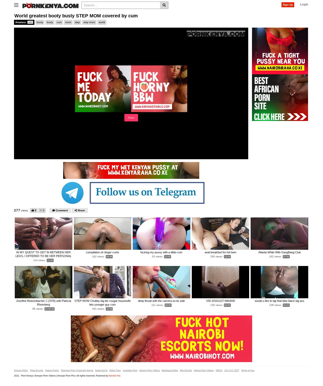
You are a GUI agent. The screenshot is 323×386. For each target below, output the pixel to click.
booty (40, 22)
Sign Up (288, 4)
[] (164, 5)
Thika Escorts (36, 370)
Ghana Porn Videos (204, 370)
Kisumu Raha (21, 370)
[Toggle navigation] (17, 4)
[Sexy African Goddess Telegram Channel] (131, 192)
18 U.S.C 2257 (231, 370)
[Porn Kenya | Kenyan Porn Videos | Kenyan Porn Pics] (50, 5)
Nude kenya (101, 370)
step (77, 22)
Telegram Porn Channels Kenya (77, 370)
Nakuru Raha (52, 370)
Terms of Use (247, 370)
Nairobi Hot (114, 375)
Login (304, 4)
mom (68, 22)
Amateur (24, 22)
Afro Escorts (186, 370)
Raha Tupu (115, 370)
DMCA (219, 370)
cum (59, 22)
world (102, 22)
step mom (89, 22)
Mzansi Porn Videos (149, 370)
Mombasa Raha (170, 370)
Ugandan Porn (130, 370)
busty (50, 22)
